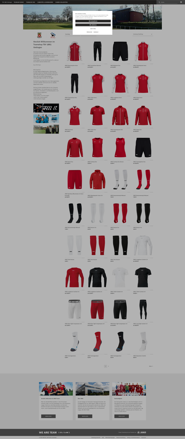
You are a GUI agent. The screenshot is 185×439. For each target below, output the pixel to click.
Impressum (96, 31)
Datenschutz (89, 31)
